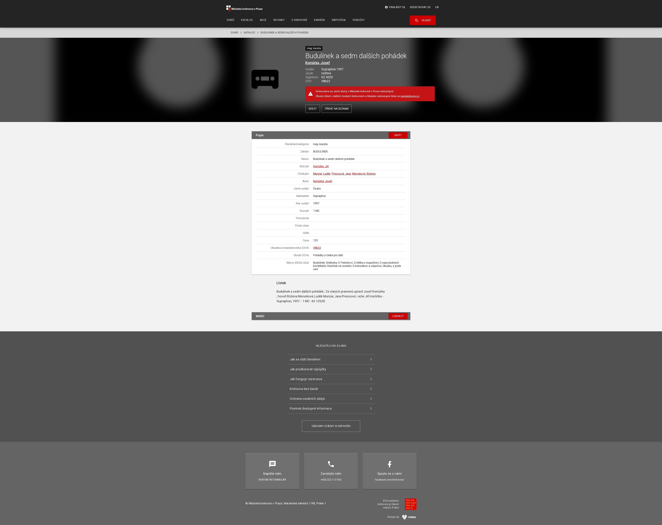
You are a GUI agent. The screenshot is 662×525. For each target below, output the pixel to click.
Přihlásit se (395, 7)
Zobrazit (398, 316)
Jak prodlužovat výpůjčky (308, 369)
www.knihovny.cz (409, 96)
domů (234, 32)
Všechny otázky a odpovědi (331, 426)
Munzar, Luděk (321, 173)
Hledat (423, 20)
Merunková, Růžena (363, 173)
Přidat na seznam (336, 108)
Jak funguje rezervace (306, 379)
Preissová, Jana (341, 173)
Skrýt (398, 135)
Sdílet (313, 108)
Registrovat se (420, 7)
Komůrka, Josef (317, 63)
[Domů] (244, 8)
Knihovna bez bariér (304, 389)
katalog (249, 32)
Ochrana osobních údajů (307, 398)
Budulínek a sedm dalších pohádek (284, 32)
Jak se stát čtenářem (305, 359)
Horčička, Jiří (321, 166)
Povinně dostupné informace (311, 408)
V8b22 (317, 247)
